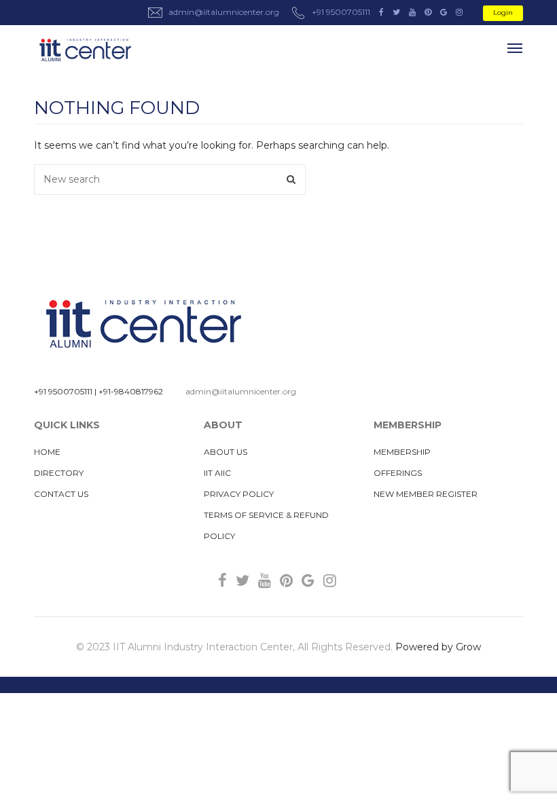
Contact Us (61, 494)
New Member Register (426, 494)
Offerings (398, 473)
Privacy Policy (239, 494)
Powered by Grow (438, 647)
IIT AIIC (217, 473)
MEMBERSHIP (402, 452)
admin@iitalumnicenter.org (240, 391)
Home (47, 452)
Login (503, 12)
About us (225, 452)
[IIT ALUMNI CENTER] (85, 50)
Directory (59, 473)
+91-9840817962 (130, 391)
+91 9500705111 (63, 391)
